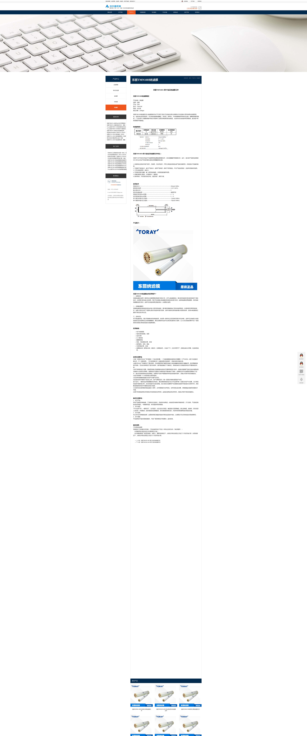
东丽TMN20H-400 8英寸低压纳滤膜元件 (151, 442)
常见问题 (165, 12)
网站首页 (110, 12)
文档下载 (186, 12)
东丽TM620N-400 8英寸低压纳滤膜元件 (150, 440)
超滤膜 (116, 96)
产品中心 (131, 12)
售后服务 (154, 12)
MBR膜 (116, 101)
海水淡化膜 (116, 90)
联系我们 (200, 1)
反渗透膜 (116, 84)
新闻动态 (175, 12)
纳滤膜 (116, 107)
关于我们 (193, 1)
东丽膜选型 (143, 12)
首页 (190, 78)
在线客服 (186, 1)
